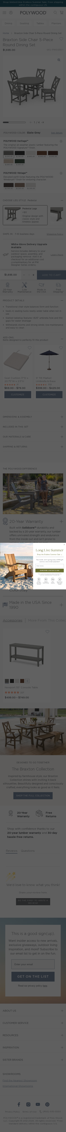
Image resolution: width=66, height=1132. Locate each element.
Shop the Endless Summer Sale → (49, 554)
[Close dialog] (64, 544)
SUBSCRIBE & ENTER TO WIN (49, 570)
